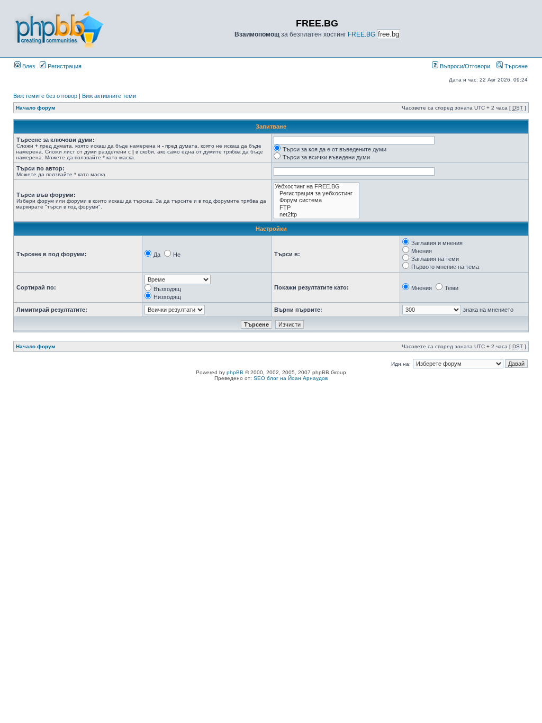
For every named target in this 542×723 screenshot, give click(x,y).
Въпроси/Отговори (464, 66)
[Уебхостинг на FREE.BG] (316, 186)
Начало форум (35, 108)
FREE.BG (361, 34)
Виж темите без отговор (45, 96)
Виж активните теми (109, 96)
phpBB (235, 372)
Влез (28, 66)
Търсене (515, 66)
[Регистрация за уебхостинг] (316, 193)
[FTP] (316, 207)
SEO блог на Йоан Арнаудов (291, 378)
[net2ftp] (316, 214)
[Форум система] (316, 200)
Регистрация (64, 66)
